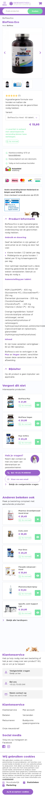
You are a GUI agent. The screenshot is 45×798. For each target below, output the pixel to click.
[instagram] (8, 747)
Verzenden (28, 715)
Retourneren (8, 720)
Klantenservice (9, 710)
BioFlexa (10, 25)
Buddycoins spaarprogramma (31, 722)
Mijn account (29, 710)
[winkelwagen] (40, 4)
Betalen (6, 715)
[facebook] (3, 747)
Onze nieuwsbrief (10, 729)
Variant (9, 112)
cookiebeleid (7, 779)
